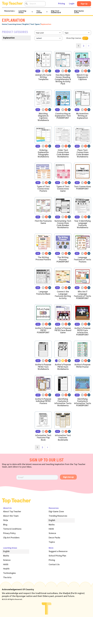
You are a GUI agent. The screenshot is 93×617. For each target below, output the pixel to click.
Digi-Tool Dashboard (56, 12)
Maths (51, 524)
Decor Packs (54, 537)
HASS (51, 529)
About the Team (11, 516)
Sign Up (84, 3)
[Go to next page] (88, 45)
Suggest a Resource (58, 551)
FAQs (5, 520)
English (26, 24)
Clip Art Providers (11, 537)
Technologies (9, 573)
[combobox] (48, 32)
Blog (5, 524)
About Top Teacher (12, 511)
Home (4, 24)
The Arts (7, 577)
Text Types (35, 24)
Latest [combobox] (39, 38)
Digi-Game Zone (79, 12)
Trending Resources (58, 516)
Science (52, 533)
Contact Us (54, 564)
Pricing (61, 3)
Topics (52, 542)
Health (6, 568)
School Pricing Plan (57, 555)
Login (71, 3)
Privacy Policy (9, 533)
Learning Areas (14, 24)
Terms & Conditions (12, 529)
